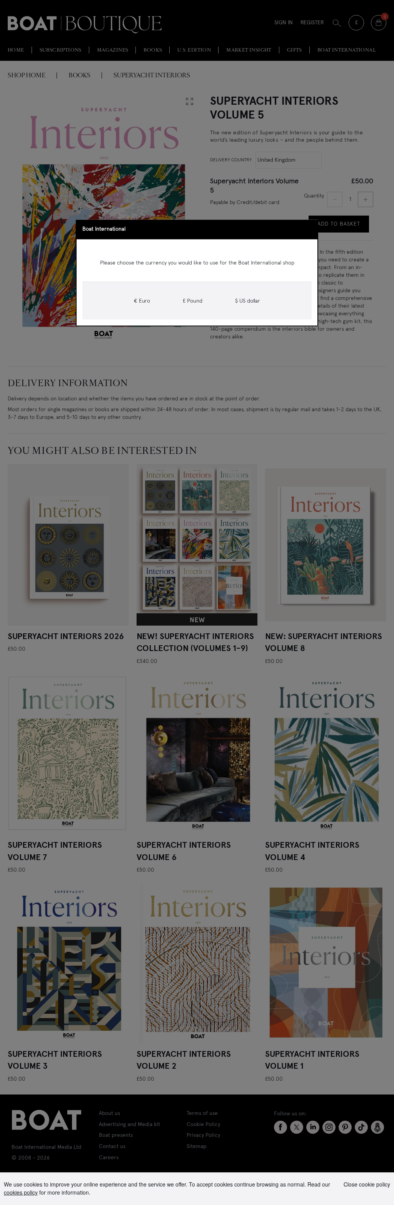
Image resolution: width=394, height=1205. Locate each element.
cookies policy (21, 1192)
